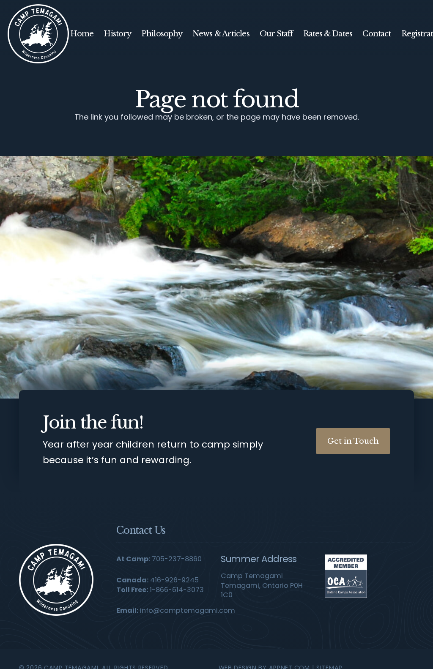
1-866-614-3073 (177, 590)
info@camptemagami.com (187, 610)
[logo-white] (56, 579)
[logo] (38, 33)
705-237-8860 (177, 559)
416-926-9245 (174, 580)
